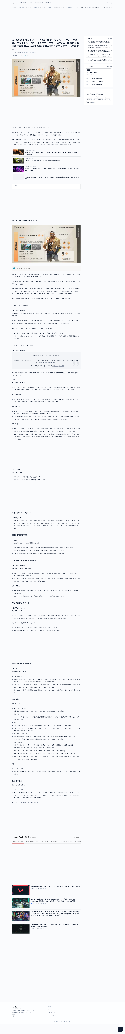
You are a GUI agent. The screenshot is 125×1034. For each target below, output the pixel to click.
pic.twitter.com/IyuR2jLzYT (47, 363)
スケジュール (108, 7)
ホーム (50, 1010)
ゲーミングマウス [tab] (18, 841)
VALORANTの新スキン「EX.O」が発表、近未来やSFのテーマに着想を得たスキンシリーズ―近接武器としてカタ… (52, 169)
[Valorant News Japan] (15, 3)
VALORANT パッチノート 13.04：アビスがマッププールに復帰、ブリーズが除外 (55, 886)
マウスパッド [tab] (44, 841)
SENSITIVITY (39, 2)
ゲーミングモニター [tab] (66, 841)
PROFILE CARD (49, 2)
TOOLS (89, 97)
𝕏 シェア (15, 55)
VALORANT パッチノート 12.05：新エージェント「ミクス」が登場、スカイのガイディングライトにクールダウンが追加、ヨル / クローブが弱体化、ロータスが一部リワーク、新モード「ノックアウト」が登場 (56, 914)
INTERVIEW (90, 102)
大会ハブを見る (109, 66)
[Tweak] (120, 1029)
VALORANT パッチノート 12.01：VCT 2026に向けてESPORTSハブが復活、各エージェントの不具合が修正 (55, 925)
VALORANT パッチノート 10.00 (29, 802)
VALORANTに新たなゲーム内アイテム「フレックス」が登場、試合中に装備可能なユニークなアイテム (52, 178)
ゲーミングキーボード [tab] (32, 841)
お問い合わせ (51, 1012)
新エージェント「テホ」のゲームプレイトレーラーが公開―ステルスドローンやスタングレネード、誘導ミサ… (51, 153)
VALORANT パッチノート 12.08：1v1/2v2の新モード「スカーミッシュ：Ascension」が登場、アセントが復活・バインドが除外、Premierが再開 (53, 900)
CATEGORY (23, 2)
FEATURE (102, 97)
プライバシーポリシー (54, 1015)
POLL (94, 94)
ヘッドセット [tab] (54, 841)
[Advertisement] (46, 454)
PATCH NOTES (17, 52)
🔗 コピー (27, 55)
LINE (21, 55)
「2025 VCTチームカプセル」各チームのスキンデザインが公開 (42, 160)
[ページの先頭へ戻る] (121, 1024)
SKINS (31, 2)
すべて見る (76, 837)
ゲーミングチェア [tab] (80, 841)
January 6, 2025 (59, 366)
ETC (88, 94)
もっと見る (110, 38)
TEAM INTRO (102, 94)
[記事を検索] (107, 2)
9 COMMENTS (33, 52)
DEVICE (89, 99)
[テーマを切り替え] (111, 2)
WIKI (95, 97)
